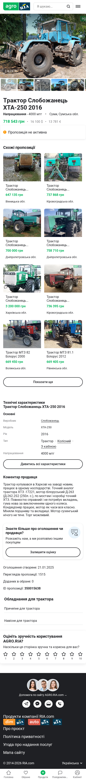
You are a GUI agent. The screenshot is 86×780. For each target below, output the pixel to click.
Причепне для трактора (22, 608)
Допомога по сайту (43, 694)
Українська (71, 763)
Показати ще (43, 382)
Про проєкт (14, 728)
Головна (8, 777)
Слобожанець (50, 420)
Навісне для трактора (20, 621)
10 (80, 658)
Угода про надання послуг (27, 744)
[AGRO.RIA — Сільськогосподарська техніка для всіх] (18, 6)
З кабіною (48, 446)
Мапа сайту (14, 752)
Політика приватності (23, 736)
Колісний (64, 441)
